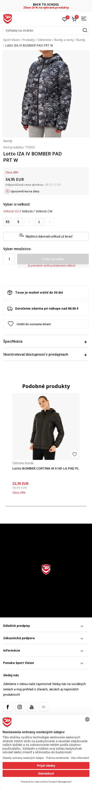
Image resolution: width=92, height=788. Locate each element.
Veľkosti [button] (27, 211)
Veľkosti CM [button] (44, 211)
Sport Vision (11, 40)
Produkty (28, 40)
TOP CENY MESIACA (47, 4)
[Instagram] (19, 707)
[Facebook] (7, 707)
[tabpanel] (46, 446)
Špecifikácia (12, 341)
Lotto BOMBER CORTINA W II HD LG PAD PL (45, 468)
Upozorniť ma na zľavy (25, 191)
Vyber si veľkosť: (16, 204)
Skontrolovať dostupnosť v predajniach (35, 354)
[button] (46, 30)
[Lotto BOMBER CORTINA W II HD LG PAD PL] (46, 426)
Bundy (80, 40)
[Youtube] (31, 707)
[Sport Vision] (7, 18)
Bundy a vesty (64, 40)
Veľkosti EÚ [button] (11, 211)
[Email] (43, 707)
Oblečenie (44, 40)
